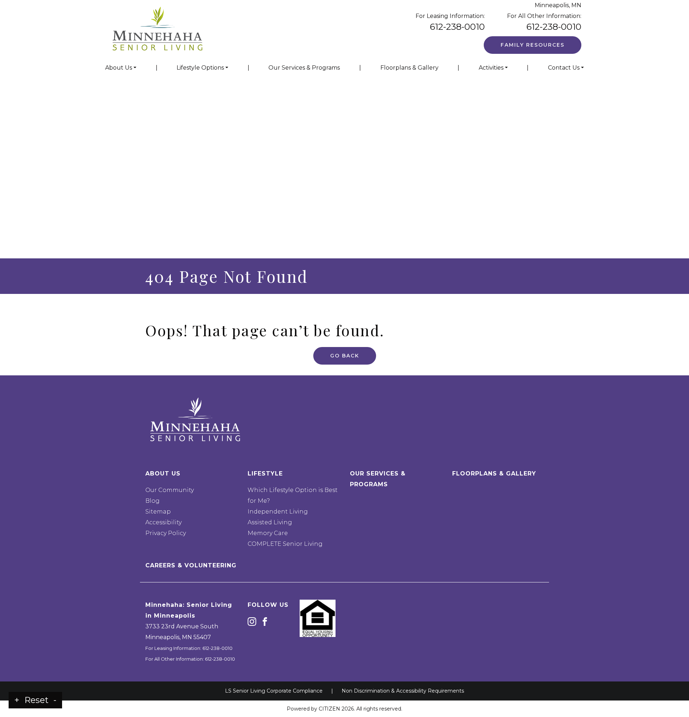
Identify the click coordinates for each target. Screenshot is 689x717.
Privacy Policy (165, 533)
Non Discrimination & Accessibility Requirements (403, 691)
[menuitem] (120, 68)
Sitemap (158, 511)
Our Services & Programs (304, 67)
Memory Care (268, 533)
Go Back (344, 355)
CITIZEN (329, 709)
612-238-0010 (457, 27)
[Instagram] (252, 621)
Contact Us (564, 67)
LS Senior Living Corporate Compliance (274, 691)
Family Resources (532, 45)
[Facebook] (265, 621)
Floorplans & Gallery (409, 67)
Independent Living (278, 511)
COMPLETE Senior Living (285, 543)
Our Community (169, 490)
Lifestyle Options (200, 67)
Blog (152, 500)
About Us (118, 67)
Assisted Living (270, 522)
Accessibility (163, 522)
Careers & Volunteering (190, 565)
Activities (491, 67)
